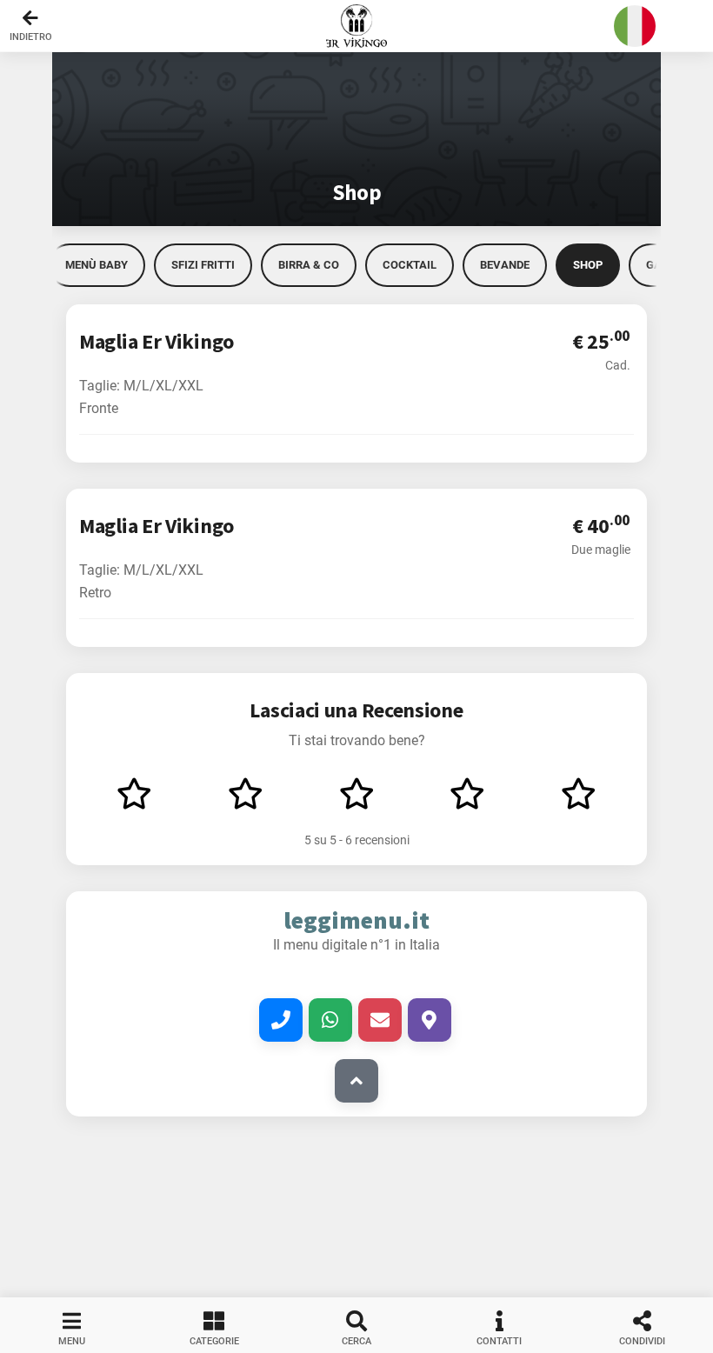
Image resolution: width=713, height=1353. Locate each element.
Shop (588, 264)
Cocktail (409, 264)
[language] (635, 26)
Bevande (505, 264)
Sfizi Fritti (203, 264)
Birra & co (308, 264)
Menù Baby (96, 264)
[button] (356, 26)
